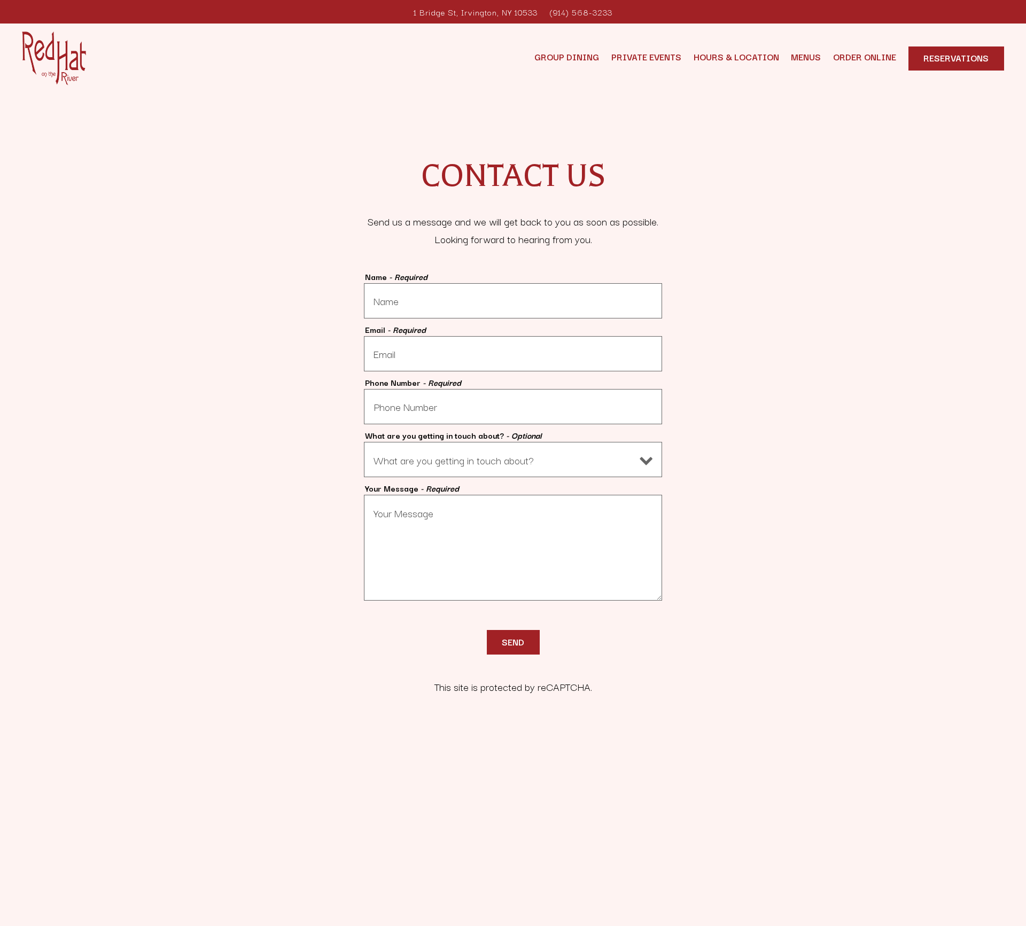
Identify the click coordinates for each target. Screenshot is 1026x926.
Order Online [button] (864, 57)
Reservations (956, 58)
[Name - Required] (513, 300)
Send (513, 642)
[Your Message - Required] (513, 548)
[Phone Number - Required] (513, 406)
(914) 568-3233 (580, 11)
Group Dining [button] (566, 57)
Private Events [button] (646, 57)
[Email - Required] (513, 353)
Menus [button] (806, 57)
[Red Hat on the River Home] (54, 56)
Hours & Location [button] (736, 57)
